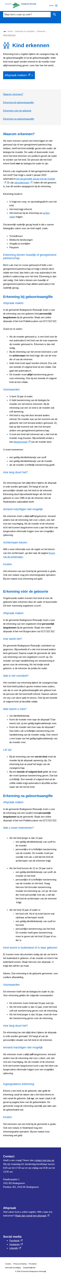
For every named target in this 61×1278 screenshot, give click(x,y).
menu (51, 5)
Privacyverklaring (20, 1264)
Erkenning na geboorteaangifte (18, 118)
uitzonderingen (23, 182)
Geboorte (41, 31)
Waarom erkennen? (13, 94)
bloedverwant (22, 441)
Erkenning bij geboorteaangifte (18, 102)
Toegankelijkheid (29, 1268)
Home (10, 31)
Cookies (8, 1264)
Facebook (16, 1240)
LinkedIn (15, 1248)
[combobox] (27, 14)
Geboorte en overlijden (25, 31)
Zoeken (54, 14)
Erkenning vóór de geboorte (17, 110)
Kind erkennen (9, 35)
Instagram (16, 1244)
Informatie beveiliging (13, 1268)
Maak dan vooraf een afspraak (32, 1215)
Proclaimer (33, 1264)
